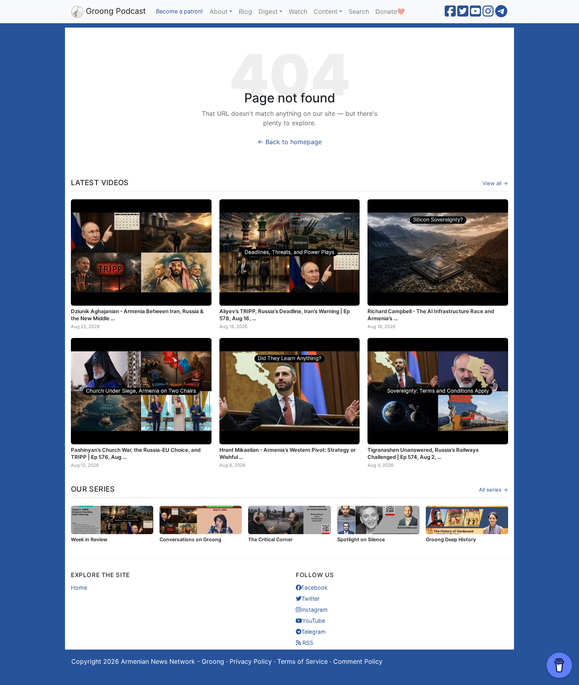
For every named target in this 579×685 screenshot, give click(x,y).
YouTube (313, 620)
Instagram (314, 609)
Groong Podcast (115, 11)
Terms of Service (302, 661)
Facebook (314, 587)
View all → (495, 183)
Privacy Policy (251, 661)
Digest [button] (268, 11)
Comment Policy (357, 661)
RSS (307, 642)
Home (79, 587)
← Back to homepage (290, 142)
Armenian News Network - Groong (172, 661)
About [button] (219, 11)
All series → (493, 489)
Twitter (310, 598)
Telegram (313, 631)
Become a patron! (179, 11)
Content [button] (326, 11)
